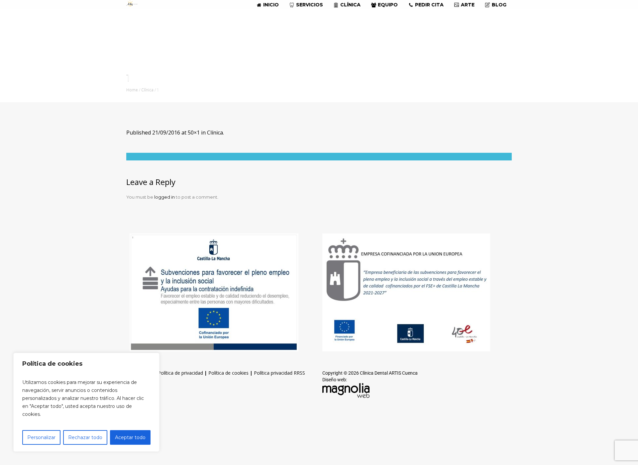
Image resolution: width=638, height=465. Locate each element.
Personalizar (41, 437)
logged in (164, 197)
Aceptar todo (130, 437)
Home (132, 89)
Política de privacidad (180, 373)
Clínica (147, 89)
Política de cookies (228, 373)
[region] (86, 402)
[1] (319, 156)
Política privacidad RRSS (279, 373)
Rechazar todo (85, 437)
